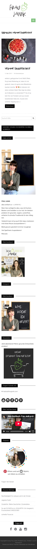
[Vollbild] (33, 431)
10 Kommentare (19, 73)
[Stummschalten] (30, 431)
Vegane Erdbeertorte (17, 68)
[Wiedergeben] (4, 431)
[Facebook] (11, 529)
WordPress (31, 544)
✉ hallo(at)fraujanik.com (9, 391)
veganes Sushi (6, 500)
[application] (18, 423)
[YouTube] (20, 529)
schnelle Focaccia (7, 514)
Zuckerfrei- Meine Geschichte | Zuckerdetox (15, 504)
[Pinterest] (15, 529)
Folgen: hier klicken (7, 482)
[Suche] (33, 118)
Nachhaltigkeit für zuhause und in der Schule (15, 496)
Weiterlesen (10, 106)
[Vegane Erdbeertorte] (18, 50)
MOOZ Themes (14, 544)
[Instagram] (25, 529)
